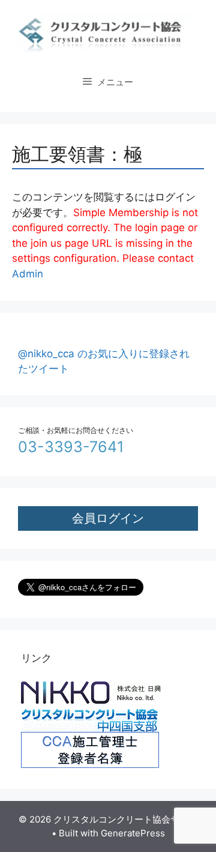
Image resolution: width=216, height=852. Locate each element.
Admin (27, 274)
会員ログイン (108, 517)
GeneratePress (133, 833)
